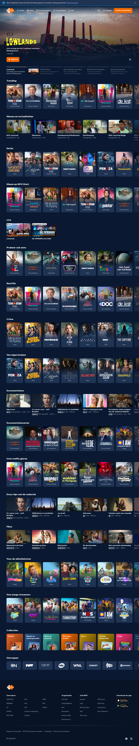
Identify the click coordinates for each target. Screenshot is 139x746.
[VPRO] (45, 665)
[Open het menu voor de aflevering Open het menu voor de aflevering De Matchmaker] (105, 532)
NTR (25, 707)
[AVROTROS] (109, 665)
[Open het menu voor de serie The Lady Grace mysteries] (58, 600)
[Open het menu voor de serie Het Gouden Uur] (112, 360)
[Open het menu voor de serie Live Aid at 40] (76, 428)
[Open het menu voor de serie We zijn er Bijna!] (76, 86)
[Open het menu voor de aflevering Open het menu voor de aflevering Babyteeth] (79, 532)
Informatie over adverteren (61, 731)
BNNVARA (10, 703)
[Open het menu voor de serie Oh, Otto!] (94, 154)
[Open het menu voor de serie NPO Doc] (112, 289)
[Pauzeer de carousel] (130, 59)
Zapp (81, 703)
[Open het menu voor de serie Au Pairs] (94, 289)
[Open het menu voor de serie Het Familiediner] (39, 86)
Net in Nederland (103, 711)
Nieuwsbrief (65, 711)
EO (7, 707)
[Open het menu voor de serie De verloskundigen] (76, 289)
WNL (43, 703)
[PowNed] (29, 665)
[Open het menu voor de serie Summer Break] (21, 600)
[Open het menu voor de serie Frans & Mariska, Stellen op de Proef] (130, 464)
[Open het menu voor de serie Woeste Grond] (21, 154)
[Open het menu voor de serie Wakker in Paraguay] (76, 464)
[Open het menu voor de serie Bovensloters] (39, 324)
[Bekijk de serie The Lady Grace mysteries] (51, 610)
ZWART (44, 707)
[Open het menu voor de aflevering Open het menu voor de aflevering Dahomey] (105, 500)
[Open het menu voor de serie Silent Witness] (94, 324)
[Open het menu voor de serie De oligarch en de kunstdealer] (112, 428)
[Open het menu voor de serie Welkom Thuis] (39, 600)
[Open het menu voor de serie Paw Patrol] (94, 564)
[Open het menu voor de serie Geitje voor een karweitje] (130, 564)
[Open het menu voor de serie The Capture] (130, 324)
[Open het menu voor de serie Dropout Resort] (58, 464)
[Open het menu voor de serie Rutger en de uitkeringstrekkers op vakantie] (94, 464)
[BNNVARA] (125, 665)
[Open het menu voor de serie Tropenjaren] (130, 154)
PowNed (27, 715)
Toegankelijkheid (67, 703)
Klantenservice (66, 719)
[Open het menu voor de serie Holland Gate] (58, 428)
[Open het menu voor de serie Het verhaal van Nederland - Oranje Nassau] (58, 253)
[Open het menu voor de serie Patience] (58, 324)
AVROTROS (10, 699)
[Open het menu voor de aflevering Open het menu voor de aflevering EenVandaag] (105, 122)
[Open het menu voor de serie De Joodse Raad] (76, 360)
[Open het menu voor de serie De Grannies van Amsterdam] (112, 86)
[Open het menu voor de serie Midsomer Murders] (58, 189)
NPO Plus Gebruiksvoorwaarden (32, 731)
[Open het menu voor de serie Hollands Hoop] (94, 360)
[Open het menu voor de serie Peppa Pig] (58, 564)
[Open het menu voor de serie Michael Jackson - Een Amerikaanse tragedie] (39, 428)
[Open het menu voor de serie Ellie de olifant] (112, 564)
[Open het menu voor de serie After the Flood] (76, 324)
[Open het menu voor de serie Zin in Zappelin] (39, 564)
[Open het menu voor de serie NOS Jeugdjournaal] (94, 600)
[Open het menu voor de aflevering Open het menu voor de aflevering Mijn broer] (28, 396)
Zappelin (82, 699)
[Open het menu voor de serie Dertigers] (76, 154)
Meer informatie (72, 3)
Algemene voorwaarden (14, 731)
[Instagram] (131, 739)
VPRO (44, 699)
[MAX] (61, 665)
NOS (25, 703)
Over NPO (64, 699)
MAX (25, 699)
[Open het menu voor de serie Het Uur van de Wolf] (21, 253)
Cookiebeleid (48, 731)
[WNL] (77, 665)
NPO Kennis (101, 699)
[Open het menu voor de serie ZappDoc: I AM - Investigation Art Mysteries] (130, 428)
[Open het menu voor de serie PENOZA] (112, 154)
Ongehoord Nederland (31, 711)
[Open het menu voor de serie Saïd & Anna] (76, 564)
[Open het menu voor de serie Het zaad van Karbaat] (130, 253)
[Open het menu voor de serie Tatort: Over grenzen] (112, 324)
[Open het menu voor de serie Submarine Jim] (130, 600)
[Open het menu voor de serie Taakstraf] (76, 600)
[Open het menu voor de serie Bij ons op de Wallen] (112, 464)
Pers (63, 707)
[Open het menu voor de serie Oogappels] (130, 360)
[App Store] (123, 700)
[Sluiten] (135, 3)
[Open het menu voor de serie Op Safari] (112, 253)
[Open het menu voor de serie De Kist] (130, 86)
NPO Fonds (101, 703)
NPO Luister (83, 715)
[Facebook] (126, 739)
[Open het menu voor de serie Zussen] (39, 154)
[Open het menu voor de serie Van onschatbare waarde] (58, 86)
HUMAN (9, 711)
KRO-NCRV (10, 715)
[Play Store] (123, 706)
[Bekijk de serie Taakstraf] (69, 610)
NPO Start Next (84, 707)
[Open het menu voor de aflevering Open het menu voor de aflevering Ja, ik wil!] (79, 500)
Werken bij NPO (66, 715)
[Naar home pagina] (10, 10)
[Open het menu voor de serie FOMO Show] (21, 86)
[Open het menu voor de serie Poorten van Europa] (130, 189)
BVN (81, 711)
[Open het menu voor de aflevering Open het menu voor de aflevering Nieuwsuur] (54, 122)
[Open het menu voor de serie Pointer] (112, 189)
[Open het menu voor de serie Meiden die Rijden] (76, 253)
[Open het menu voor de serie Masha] (21, 564)
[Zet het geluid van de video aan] (122, 59)
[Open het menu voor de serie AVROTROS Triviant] (94, 86)
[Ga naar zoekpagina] (99, 10)
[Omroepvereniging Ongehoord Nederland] (14, 665)
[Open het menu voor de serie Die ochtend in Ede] (94, 428)
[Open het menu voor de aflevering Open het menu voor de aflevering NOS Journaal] (28, 122)
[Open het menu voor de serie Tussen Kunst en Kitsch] (39, 189)
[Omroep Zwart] (93, 665)
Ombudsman (102, 707)
